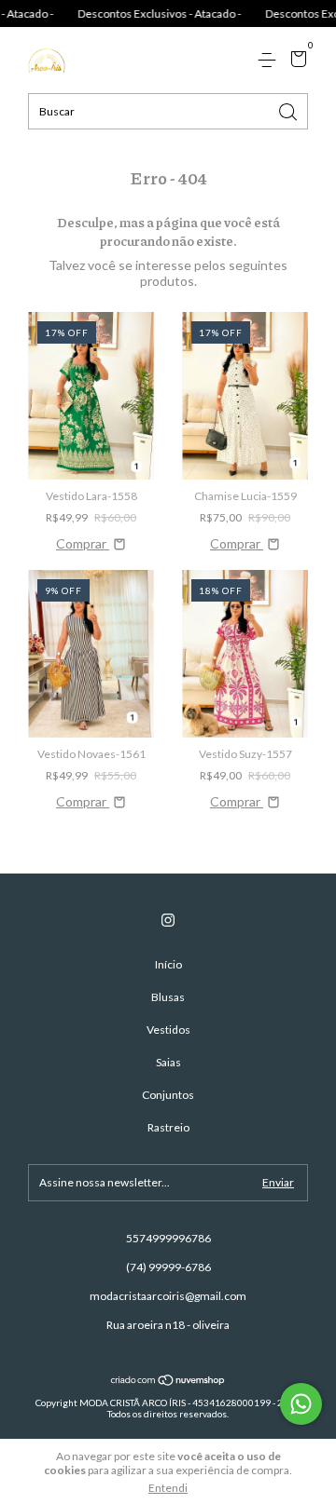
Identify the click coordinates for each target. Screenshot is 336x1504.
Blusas (168, 997)
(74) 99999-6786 (168, 1267)
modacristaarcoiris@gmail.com (168, 1296)
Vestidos (168, 1030)
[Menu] (270, 60)
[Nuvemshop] (168, 1381)
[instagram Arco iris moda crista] (168, 920)
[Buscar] (289, 110)
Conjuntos (168, 1095)
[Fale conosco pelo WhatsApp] (301, 1404)
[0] (295, 61)
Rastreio (168, 1127)
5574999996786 (168, 1238)
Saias (168, 1062)
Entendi (168, 1488)
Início (168, 964)
